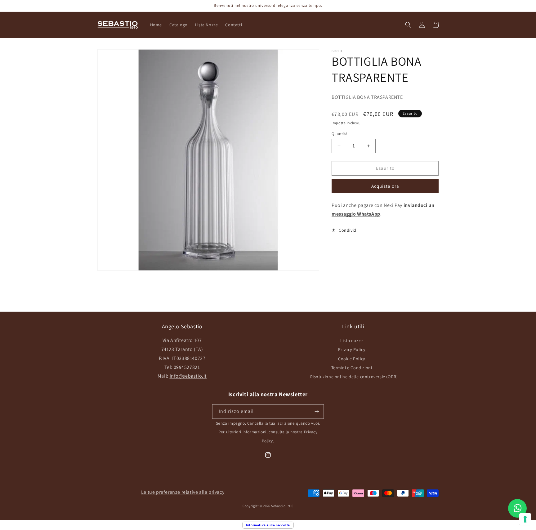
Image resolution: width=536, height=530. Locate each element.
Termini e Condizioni (351, 367)
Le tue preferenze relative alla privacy (182, 492)
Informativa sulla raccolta (268, 525)
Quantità (339, 133)
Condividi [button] (348, 230)
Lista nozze (351, 340)
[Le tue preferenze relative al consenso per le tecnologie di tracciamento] (525, 519)
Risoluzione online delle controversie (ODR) (354, 376)
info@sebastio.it (188, 376)
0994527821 (187, 367)
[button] (408, 25)
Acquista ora (385, 186)
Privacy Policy (351, 349)
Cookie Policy (351, 358)
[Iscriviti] (317, 411)
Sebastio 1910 (282, 506)
